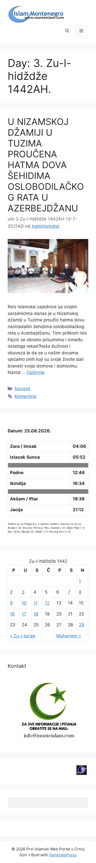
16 (12, 614)
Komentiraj (25, 396)
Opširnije (36, 372)
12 (47, 602)
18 (36, 614)
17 (24, 614)
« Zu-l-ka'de (22, 635)
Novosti (22, 388)
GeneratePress (63, 854)
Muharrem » (68, 635)
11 (36, 602)
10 (24, 602)
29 (81, 624)
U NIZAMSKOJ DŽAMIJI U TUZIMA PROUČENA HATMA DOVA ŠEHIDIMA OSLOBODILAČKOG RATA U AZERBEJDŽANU (46, 164)
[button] (67, 31)
